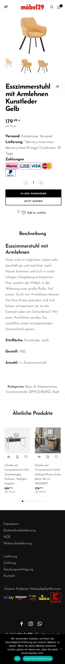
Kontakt (9, 576)
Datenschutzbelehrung (19, 530)
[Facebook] (22, 624)
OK (17, 658)
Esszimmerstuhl (16, 392)
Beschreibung (32, 233)
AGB (6, 537)
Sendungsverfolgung (18, 569)
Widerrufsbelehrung (17, 543)
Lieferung (10, 556)
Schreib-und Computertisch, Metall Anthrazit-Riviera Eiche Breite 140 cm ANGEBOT (48, 474)
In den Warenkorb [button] (17, 456)
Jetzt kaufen (33, 201)
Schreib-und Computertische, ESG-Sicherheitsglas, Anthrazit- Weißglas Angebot (16, 474)
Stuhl (55, 392)
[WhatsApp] (40, 624)
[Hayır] (60, 649)
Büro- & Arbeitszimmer (41, 386)
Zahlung (9, 563)
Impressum (11, 524)
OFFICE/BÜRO (40, 392)
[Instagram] (31, 624)
